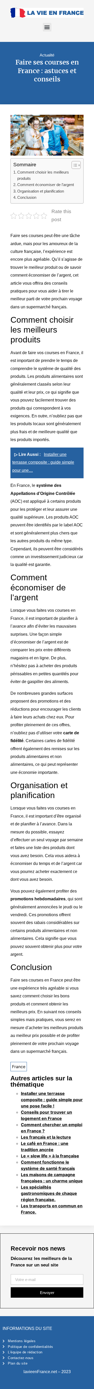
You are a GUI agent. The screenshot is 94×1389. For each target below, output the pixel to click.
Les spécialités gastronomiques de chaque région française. (49, 1193)
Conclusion (26, 197)
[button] (47, 27)
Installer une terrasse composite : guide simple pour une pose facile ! (52, 1099)
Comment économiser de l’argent (45, 184)
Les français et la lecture (46, 1137)
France (18, 1066)
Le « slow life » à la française (50, 1155)
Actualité (47, 55)
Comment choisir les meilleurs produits (43, 175)
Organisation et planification (40, 191)
